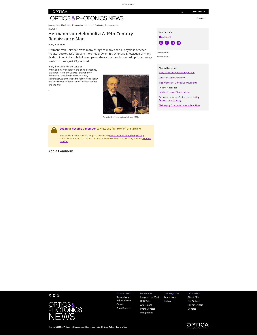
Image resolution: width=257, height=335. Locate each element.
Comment (166, 36)
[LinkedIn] (173, 43)
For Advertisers (195, 304)
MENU (201, 18)
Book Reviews (123, 308)
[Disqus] (101, 187)
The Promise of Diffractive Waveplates (178, 82)
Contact (192, 308)
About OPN (193, 297)
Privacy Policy (108, 327)
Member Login (198, 11)
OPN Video (145, 301)
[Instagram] (58, 295)
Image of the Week (149, 297)
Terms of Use (121, 327)
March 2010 (65, 25)
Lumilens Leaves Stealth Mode (174, 92)
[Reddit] (179, 43)
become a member (84, 128)
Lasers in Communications (172, 77)
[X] (161, 43)
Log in (64, 128)
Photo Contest (147, 308)
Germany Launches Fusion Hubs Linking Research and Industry (179, 99)
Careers (120, 304)
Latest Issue (170, 297)
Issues (51, 25)
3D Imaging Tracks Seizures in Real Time (179, 105)
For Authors (194, 301)
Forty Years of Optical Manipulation (176, 72)
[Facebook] (167, 43)
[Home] (65, 311)
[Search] (182, 11)
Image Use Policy (93, 327)
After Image (146, 304)
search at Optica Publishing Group (126, 135)
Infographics (146, 312)
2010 (57, 25)
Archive (167, 301)
